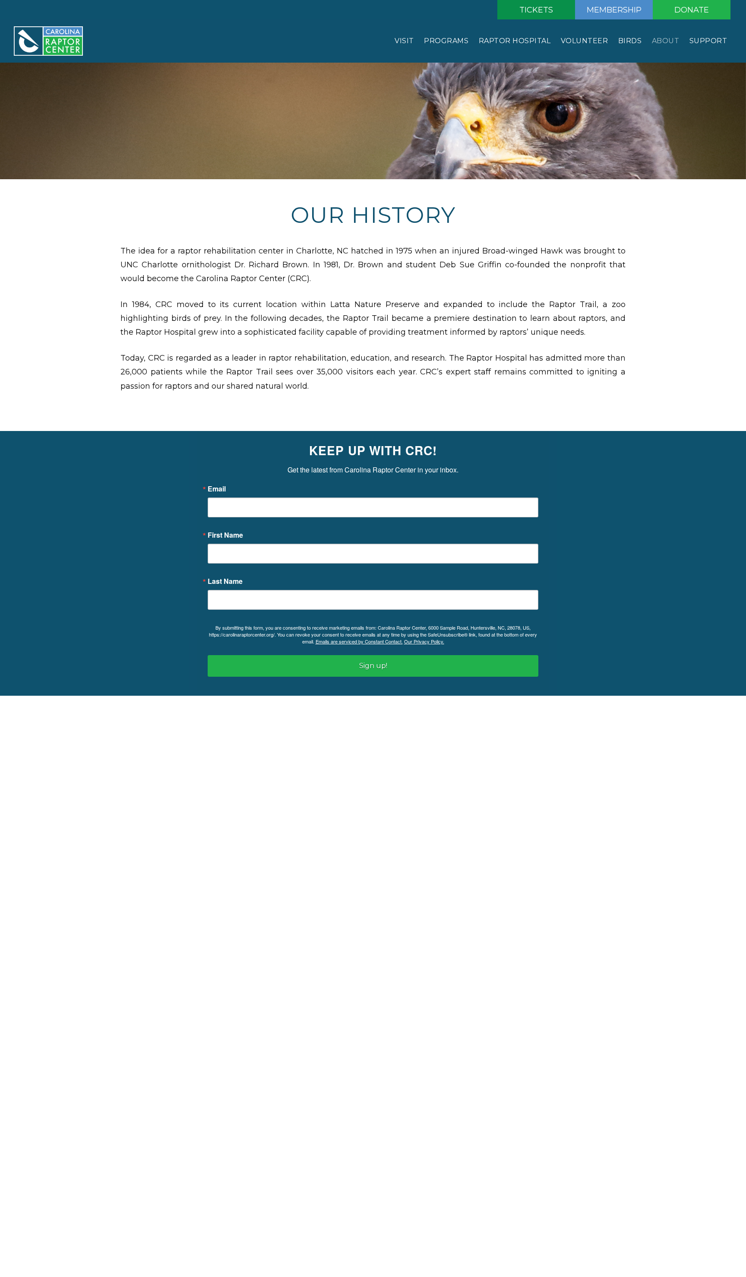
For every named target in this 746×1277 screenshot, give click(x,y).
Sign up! (373, 666)
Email (217, 488)
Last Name (225, 581)
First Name (225, 535)
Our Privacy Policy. (424, 641)
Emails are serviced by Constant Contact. (359, 641)
